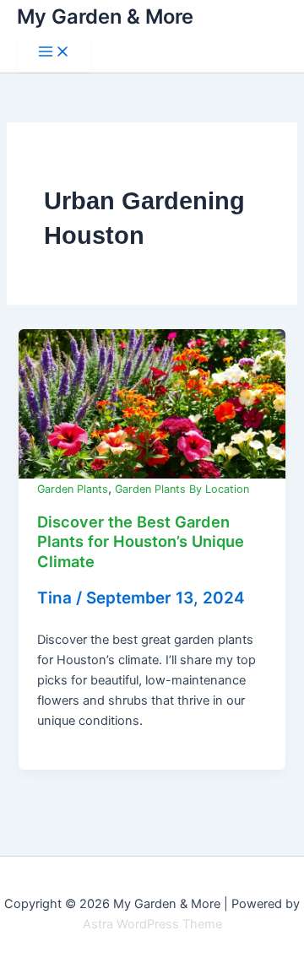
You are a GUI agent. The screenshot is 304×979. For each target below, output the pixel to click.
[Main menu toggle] (54, 53)
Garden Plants (72, 489)
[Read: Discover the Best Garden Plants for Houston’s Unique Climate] (152, 403)
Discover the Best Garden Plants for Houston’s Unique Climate (140, 541)
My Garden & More (105, 16)
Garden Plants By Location (182, 489)
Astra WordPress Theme (152, 924)
